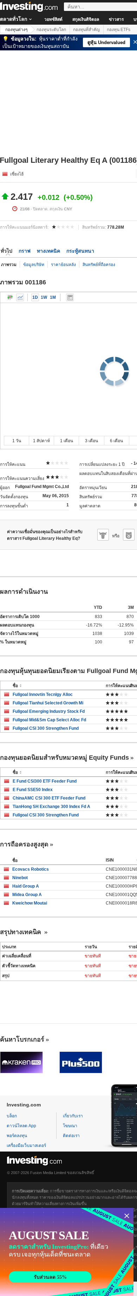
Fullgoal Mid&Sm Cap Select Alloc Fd (49, 719)
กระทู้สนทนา (80, 251)
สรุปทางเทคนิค (21, 932)
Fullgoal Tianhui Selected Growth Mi (48, 703)
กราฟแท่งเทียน (10, 297)
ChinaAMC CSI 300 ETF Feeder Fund (49, 798)
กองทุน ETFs (118, 29)
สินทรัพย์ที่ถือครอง (99, 264)
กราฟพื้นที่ (20, 297)
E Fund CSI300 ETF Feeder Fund (45, 781)
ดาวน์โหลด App (21, 1125)
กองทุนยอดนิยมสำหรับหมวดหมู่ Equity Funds (64, 757)
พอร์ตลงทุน (17, 1135)
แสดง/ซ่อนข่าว (70, 297)
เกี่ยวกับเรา (73, 1115)
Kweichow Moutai (29, 903)
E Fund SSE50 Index (33, 789)
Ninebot (20, 877)
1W (44, 297)
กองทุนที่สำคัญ (86, 29)
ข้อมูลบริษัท (33, 264)
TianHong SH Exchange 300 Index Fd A (51, 806)
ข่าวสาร (116, 19)
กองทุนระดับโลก (51, 29)
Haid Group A (25, 886)
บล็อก (12, 1115)
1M (53, 297)
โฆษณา (70, 1125)
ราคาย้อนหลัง (63, 264)
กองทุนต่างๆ (16, 29)
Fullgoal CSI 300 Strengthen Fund (46, 728)
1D (35, 297)
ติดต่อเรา (71, 1135)
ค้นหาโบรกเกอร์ (22, 1039)
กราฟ (25, 251)
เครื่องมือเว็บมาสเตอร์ (26, 1145)
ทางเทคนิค (48, 251)
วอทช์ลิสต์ (53, 19)
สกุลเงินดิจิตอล (85, 19)
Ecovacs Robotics (30, 869)
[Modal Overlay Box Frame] (66, 1252)
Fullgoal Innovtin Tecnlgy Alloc (43, 694)
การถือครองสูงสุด (24, 844)
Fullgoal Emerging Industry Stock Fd (49, 711)
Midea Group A (27, 894)
